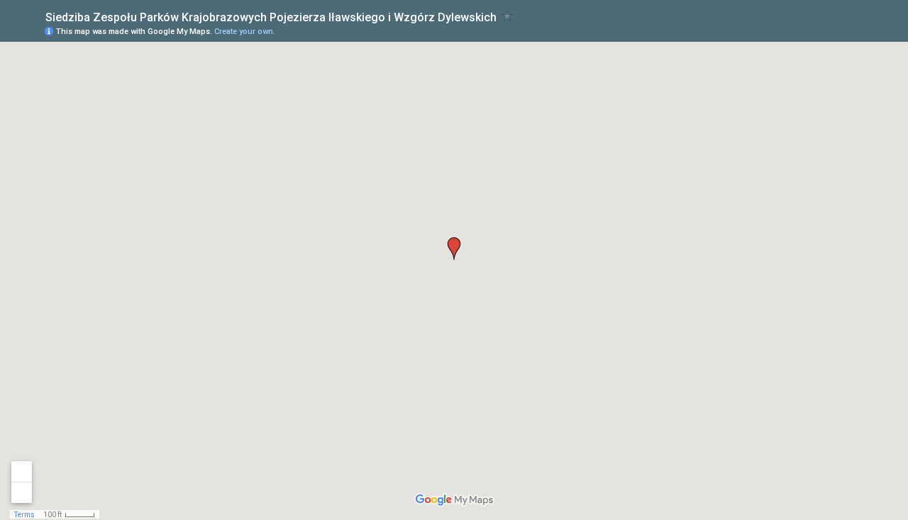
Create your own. (244, 31)
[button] (454, 248)
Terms (24, 515)
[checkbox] (507, 16)
